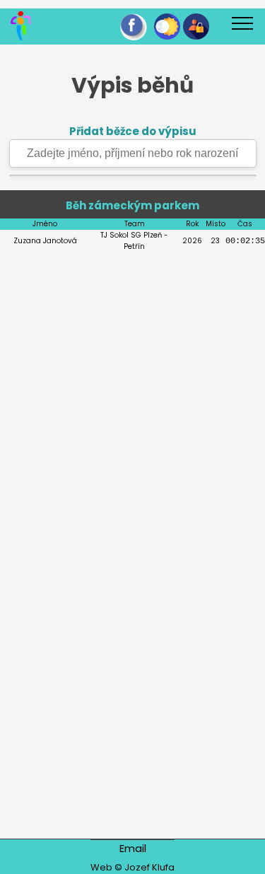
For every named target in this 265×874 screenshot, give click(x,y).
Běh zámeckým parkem (132, 205)
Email (132, 848)
